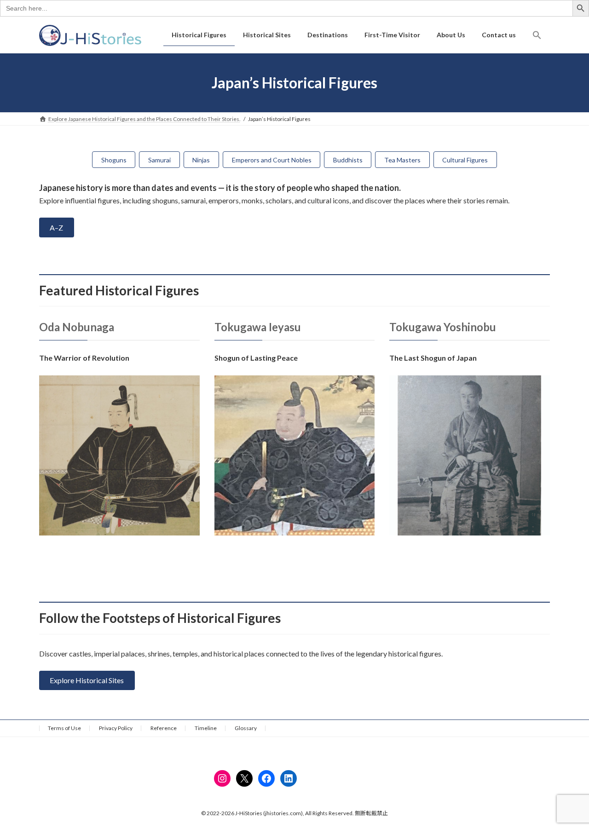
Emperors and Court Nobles (272, 160)
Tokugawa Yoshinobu (442, 327)
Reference (163, 728)
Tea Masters (402, 160)
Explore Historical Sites (87, 680)
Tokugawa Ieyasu (257, 327)
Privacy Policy (116, 728)
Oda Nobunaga (76, 327)
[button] (537, 35)
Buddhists (348, 160)
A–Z (56, 227)
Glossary (246, 728)
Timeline (206, 728)
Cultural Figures (465, 160)
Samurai (159, 160)
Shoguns (114, 160)
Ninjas (201, 160)
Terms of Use (64, 728)
